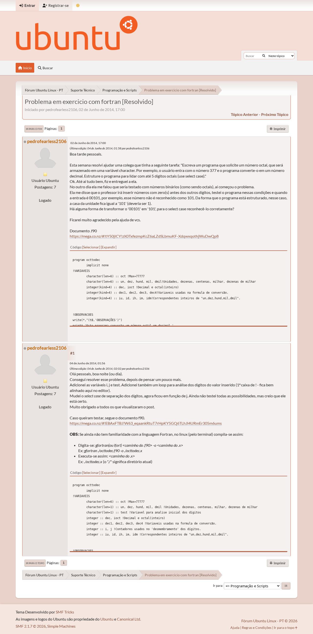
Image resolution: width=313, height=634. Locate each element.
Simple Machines (61, 626)
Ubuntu (106, 619)
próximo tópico (274, 114)
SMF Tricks (65, 612)
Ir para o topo (35, 563)
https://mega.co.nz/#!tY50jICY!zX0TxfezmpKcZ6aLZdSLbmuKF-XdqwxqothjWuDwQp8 (144, 236)
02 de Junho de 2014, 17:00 (88, 143)
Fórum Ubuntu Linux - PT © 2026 (269, 620)
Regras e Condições (256, 627)
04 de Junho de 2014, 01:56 (87, 363)
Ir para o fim (34, 128)
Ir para (217, 586)
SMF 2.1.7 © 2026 (31, 626)
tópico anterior (244, 114)
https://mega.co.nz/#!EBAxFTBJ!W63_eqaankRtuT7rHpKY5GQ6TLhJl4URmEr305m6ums (146, 423)
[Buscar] (264, 55)
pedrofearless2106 (47, 141)
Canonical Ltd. (129, 619)
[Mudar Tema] (77, 5)
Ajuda (234, 627)
